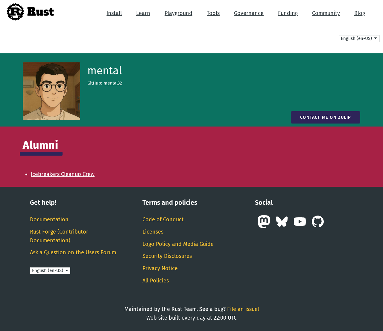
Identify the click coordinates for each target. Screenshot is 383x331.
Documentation (49, 219)
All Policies (155, 280)
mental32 (113, 83)
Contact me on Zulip (325, 117)
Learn (143, 13)
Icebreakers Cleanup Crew (63, 174)
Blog (359, 13)
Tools (213, 13)
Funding (288, 13)
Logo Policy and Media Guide (178, 244)
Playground (178, 13)
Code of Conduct (163, 219)
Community (326, 13)
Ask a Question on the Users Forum (73, 252)
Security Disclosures (167, 256)
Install (114, 13)
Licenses (152, 231)
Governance (249, 13)
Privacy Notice (160, 268)
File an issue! (243, 309)
